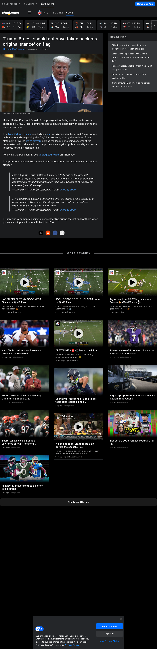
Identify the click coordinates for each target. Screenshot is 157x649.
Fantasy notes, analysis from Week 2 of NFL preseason (132, 68)
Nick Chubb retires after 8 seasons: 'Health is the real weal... (22, 352)
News (70, 12)
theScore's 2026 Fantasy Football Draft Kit (131, 442)
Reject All (109, 633)
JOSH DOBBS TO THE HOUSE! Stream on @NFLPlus (78, 301)
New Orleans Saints (19, 134)
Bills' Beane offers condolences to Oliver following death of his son (129, 47)
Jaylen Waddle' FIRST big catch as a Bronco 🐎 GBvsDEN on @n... (130, 301)
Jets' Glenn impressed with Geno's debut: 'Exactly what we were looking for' (131, 57)
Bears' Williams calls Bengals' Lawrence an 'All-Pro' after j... (19, 442)
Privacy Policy (72, 645)
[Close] (121, 619)
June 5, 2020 (68, 189)
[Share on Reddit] (48, 232)
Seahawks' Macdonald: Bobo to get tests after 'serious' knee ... (76, 400)
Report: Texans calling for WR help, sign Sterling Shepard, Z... (22, 397)
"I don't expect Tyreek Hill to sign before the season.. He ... (75, 445)
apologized (45, 154)
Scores (58, 12)
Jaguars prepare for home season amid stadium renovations (132, 397)
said (49, 134)
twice (56, 154)
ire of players (33, 140)
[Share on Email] (62, 232)
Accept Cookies (109, 626)
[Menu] (30, 12)
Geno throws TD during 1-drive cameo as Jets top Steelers (131, 85)
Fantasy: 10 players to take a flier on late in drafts (22, 487)
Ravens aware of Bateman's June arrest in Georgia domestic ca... (132, 352)
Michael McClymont (13, 49)
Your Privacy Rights (109, 641)
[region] (78, 632)
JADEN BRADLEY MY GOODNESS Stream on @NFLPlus (21, 301)
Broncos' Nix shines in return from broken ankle (129, 76)
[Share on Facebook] (55, 232)
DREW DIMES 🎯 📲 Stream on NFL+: (77, 350)
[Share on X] (40, 232)
